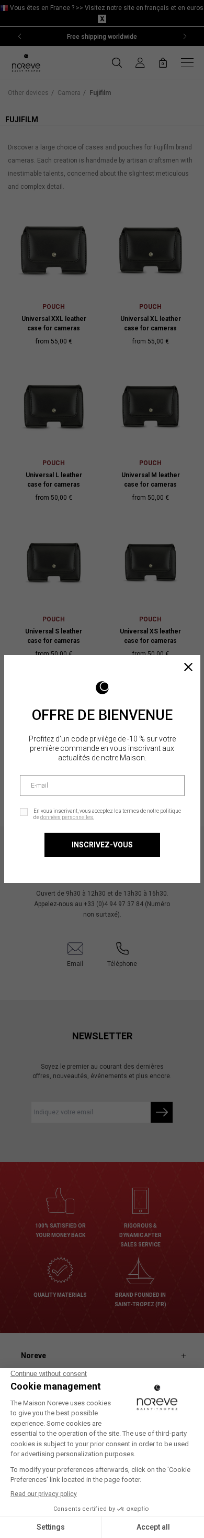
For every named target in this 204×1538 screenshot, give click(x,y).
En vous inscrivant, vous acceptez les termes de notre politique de (107, 814)
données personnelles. (67, 817)
